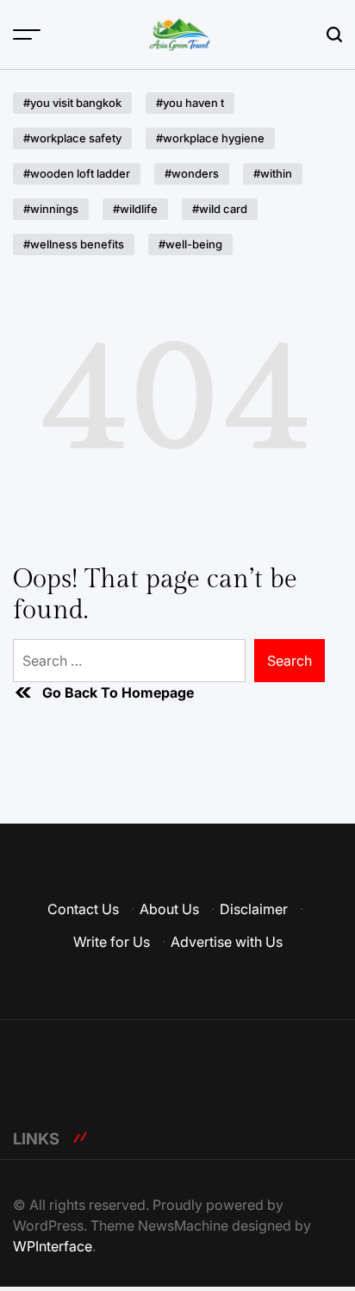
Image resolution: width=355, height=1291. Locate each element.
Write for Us (111, 941)
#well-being (190, 244)
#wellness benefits (73, 244)
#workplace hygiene (210, 138)
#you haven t (190, 103)
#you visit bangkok (72, 103)
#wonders (192, 173)
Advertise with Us (227, 941)
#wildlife (135, 209)
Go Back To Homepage (118, 692)
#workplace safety (72, 138)
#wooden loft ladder (76, 173)
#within (272, 173)
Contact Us (83, 909)
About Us (169, 909)
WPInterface (52, 1246)
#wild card (219, 209)
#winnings (50, 209)
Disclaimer (254, 909)
